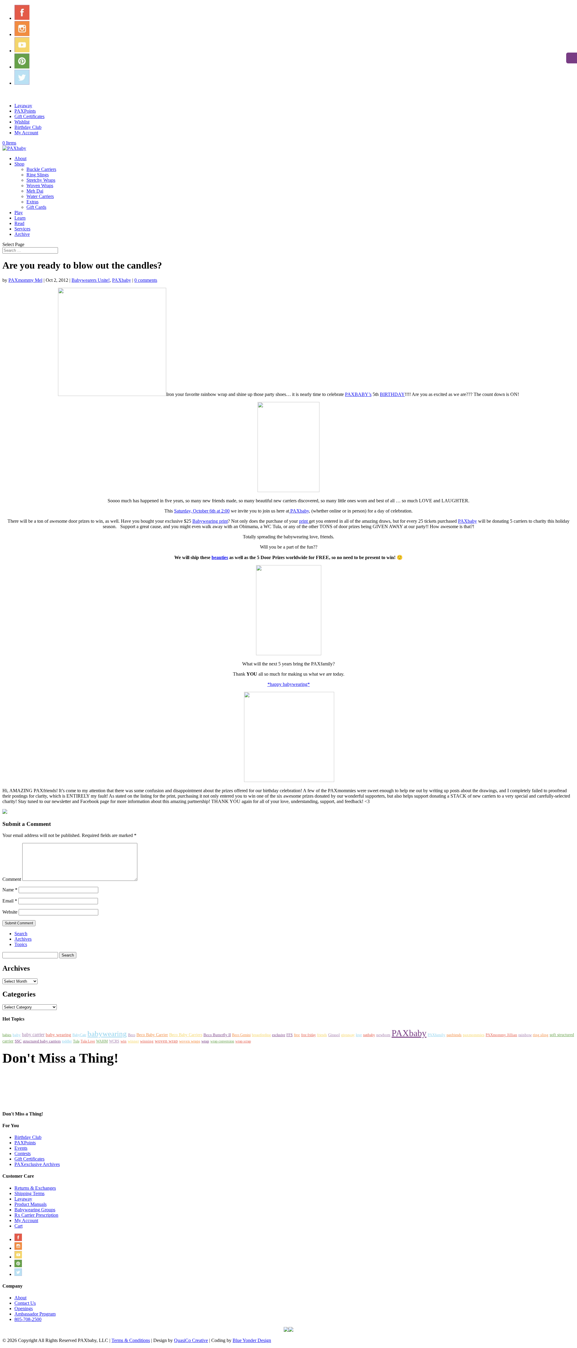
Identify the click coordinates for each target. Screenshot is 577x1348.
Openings (23, 1308)
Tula (76, 1041)
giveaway (348, 1035)
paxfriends (454, 1035)
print (304, 521)
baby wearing (58, 1034)
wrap (205, 1041)
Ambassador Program (35, 1313)
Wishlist (21, 121)
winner (133, 1041)
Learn (20, 218)
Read (19, 223)
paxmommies (473, 1035)
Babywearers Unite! (91, 280)
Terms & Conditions (130, 1340)
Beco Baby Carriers (185, 1035)
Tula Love (88, 1041)
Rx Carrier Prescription (36, 1215)
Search (20, 933)
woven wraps (189, 1041)
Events (20, 1148)
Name (9, 889)
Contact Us (25, 1303)
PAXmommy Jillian (501, 1035)
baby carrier (33, 1034)
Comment (11, 879)
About (20, 158)
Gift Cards (36, 207)
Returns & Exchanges (35, 1188)
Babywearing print (210, 521)
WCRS (114, 1041)
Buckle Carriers (41, 169)
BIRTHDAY (392, 394)
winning (147, 1041)
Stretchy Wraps (40, 180)
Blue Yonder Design (252, 1340)
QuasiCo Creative (191, 1340)
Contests (22, 1153)
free (297, 1035)
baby (17, 1035)
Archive (22, 234)
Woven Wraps (39, 185)
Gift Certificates (29, 116)
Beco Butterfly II (217, 1035)
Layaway (23, 105)
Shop (19, 163)
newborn (383, 1035)
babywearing (107, 1034)
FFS (289, 1035)
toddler (67, 1041)
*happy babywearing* (288, 684)
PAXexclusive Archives (37, 1164)
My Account (26, 132)
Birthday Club (27, 127)
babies (6, 1035)
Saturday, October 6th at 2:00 (202, 510)
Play (18, 212)
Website (9, 911)
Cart (18, 1225)
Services (22, 228)
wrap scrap (243, 1041)
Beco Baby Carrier (152, 1035)
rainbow (525, 1035)
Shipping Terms (29, 1193)
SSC (18, 1041)
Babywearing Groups (34, 1209)
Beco (131, 1035)
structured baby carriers (42, 1041)
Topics (20, 944)
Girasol (334, 1035)
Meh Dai (34, 190)
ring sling (540, 1035)
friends (322, 1035)
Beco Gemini (241, 1035)
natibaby (369, 1035)
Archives (23, 939)
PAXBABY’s (358, 394)
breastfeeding (261, 1035)
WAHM (102, 1041)
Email (9, 900)
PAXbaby (121, 280)
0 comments (145, 280)
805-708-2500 (27, 1319)
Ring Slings (37, 174)
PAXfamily (436, 1035)
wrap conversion (222, 1041)
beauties (220, 557)
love (359, 1035)
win (124, 1041)
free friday (308, 1035)
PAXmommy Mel (25, 280)
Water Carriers (40, 196)
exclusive (278, 1035)
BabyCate (79, 1035)
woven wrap (166, 1041)
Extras (32, 201)
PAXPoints (25, 111)
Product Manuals (30, 1204)
